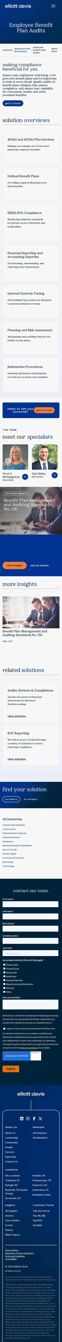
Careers (9, 1152)
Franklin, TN (38, 1175)
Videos (9, 1230)
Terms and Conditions (15, 1256)
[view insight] (14, 565)
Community (11, 1142)
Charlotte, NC (39, 1185)
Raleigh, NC (11, 1185)
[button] (8, 461)
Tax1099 (37, 1220)
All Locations (12, 1175)
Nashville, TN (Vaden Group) (16, 1191)
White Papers (12, 1234)
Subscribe (10, 1156)
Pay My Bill (39, 1215)
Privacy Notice (12, 1250)
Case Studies (12, 1220)
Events (9, 1225)
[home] (18, 6)
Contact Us (11, 1161)
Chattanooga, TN (41, 1180)
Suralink (37, 1225)
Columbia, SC (12, 1180)
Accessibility (11, 1259)
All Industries (40, 1137)
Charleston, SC (40, 1189)
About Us (10, 1133)
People (9, 1147)
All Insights (11, 1210)
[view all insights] (39, 565)
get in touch (13, 103)
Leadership (11, 1137)
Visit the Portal (41, 1210)
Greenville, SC (13, 1198)
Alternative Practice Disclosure (19, 1253)
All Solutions (40, 1133)
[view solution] (17, 716)
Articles (9, 1215)
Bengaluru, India (41, 1194)
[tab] (11, 799)
